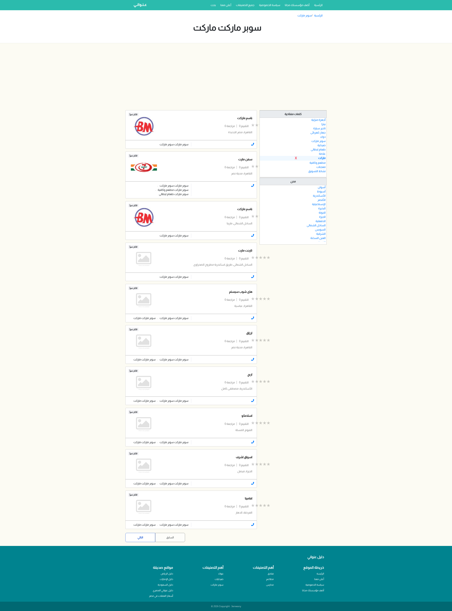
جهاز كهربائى (318, 132)
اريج (250, 374)
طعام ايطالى (318, 149)
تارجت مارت (245, 250)
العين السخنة (318, 237)
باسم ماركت (244, 118)
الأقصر (321, 199)
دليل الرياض (167, 573)
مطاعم (270, 579)
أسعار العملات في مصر (161, 595)
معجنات (321, 166)
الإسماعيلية (319, 204)
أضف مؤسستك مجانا (297, 5)
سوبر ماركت (305, 15)
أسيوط (321, 191)
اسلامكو (247, 415)
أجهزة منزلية (318, 119)
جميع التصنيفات (245, 5)
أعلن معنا (225, 5)
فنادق (271, 573)
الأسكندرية (319, 195)
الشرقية (321, 233)
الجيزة (322, 216)
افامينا (248, 498)
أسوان (322, 187)
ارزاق (249, 333)
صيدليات (219, 579)
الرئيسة (320, 573)
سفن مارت (245, 159)
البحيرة (322, 208)
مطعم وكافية (318, 162)
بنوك (220, 573)
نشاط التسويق (317, 171)
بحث (213, 5)
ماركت (322, 157)
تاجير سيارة (319, 128)
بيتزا (323, 124)
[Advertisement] (226, 76)
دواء (323, 136)
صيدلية (321, 145)
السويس (320, 229)
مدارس (270, 584)
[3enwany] (139, 5)
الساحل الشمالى (316, 225)
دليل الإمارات (166, 579)
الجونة (322, 212)
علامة (322, 153)
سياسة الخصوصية (269, 5)
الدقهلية (321, 221)
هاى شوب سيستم (240, 291)
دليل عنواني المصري (163, 590)
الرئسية (318, 5)
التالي (140, 537)
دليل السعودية (165, 584)
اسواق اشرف (244, 457)
